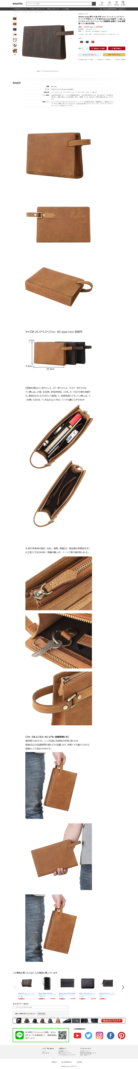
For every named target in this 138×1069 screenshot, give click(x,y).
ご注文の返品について (90, 29)
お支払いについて (85, 1051)
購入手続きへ (117, 48)
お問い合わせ (45, 1053)
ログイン (121, 9)
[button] (15, 14)
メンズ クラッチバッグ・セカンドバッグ (33, 12)
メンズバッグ (16, 12)
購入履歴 (123, 3)
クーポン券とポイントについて (67, 1055)
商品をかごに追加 (98, 48)
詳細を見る (104, 31)
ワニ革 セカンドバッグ (20, 9)
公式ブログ (74, 1066)
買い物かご (102, 3)
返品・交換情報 (120, 59)
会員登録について (63, 1051)
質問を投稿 (41, 1013)
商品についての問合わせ (104, 59)
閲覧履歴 (116, 3)
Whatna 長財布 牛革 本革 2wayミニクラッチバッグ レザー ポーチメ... (47, 995)
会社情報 (79, 1062)
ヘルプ (44, 1051)
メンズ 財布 (65, 9)
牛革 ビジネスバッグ (53, 9)
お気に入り (109, 3)
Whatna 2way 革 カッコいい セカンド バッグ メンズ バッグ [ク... (107, 995)
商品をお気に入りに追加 (85, 59)
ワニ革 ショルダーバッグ (37, 9)
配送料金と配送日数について (88, 1053)
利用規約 (54, 1062)
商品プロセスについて (64, 1053)
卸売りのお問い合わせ (114, 54)
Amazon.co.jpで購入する (89, 54)
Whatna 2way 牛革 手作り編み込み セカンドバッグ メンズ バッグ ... (67, 995)
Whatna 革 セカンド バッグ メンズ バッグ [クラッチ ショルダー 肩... (26, 995)
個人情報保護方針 (66, 1062)
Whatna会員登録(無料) (110, 9)
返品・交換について (85, 1055)
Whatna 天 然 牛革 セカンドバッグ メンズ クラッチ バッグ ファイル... (87, 995)
